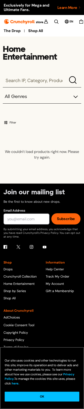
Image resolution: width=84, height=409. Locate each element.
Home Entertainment (19, 284)
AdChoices (12, 317)
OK (42, 396)
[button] (42, 97)
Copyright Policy (16, 332)
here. (15, 383)
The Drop (12, 31)
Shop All (35, 31)
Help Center (55, 269)
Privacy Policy (14, 340)
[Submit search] (73, 80)
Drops (8, 269)
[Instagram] (31, 247)
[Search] (56, 21)
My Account (55, 284)
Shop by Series (15, 291)
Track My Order (57, 276)
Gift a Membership (60, 291)
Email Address (14, 210)
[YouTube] (44, 247)
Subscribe (66, 218)
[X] (18, 247)
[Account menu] (46, 21)
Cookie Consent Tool (19, 325)
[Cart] (81, 21)
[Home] (24, 21)
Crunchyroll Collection (20, 276)
